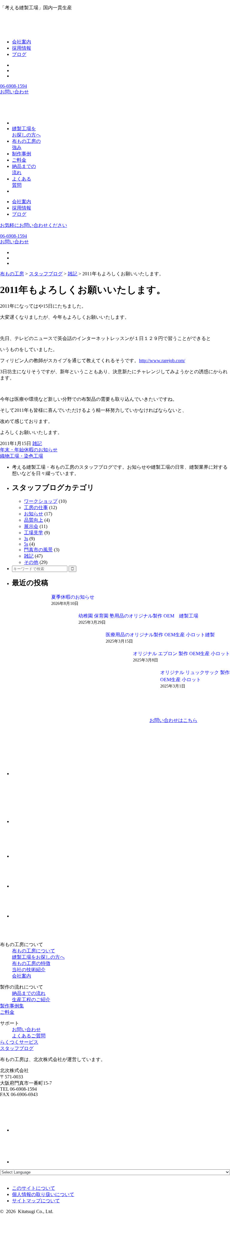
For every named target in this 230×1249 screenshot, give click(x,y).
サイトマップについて (36, 1200)
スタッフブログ (17, 1048)
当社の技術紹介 (29, 969)
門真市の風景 (38, 549)
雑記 (37, 443)
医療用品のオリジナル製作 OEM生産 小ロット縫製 (160, 634)
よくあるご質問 (29, 1035)
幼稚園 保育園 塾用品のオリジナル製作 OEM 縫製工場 (138, 615)
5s (26, 544)
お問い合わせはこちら (173, 720)
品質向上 (33, 520)
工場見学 (33, 532)
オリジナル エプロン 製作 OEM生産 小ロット (181, 653)
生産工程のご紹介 (31, 999)
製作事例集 (12, 1005)
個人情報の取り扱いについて (43, 1194)
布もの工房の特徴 (31, 963)
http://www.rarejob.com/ (162, 360)
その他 (31, 562)
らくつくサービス (19, 1042)
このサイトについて (33, 1188)
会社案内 (21, 41)
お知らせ (33, 513)
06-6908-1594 (13, 86)
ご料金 (7, 1012)
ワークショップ (41, 501)
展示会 (31, 526)
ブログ (19, 54)
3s (26, 538)
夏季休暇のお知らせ (72, 597)
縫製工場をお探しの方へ (38, 957)
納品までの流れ (29, 993)
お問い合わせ (14, 91)
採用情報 (21, 48)
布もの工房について (33, 950)
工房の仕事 (36, 507)
